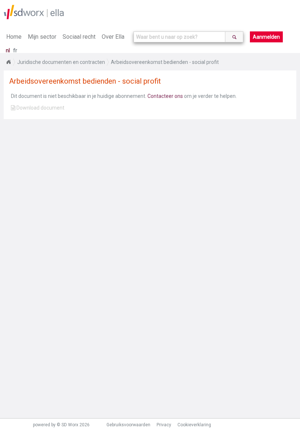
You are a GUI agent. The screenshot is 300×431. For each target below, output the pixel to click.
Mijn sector (42, 36)
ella (57, 12)
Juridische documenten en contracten (61, 62)
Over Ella (113, 36)
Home (14, 36)
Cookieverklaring (194, 424)
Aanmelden (266, 37)
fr (15, 50)
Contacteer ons (165, 96)
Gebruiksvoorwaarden (128, 424)
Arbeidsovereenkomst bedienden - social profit (165, 62)
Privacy (164, 424)
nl (8, 50)
